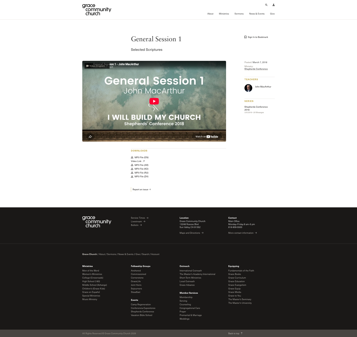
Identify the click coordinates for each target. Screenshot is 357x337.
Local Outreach (187, 281)
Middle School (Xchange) (94, 284)
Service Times (138, 217)
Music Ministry (89, 299)
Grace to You (234, 295)
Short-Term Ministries (190, 277)
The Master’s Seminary (239, 299)
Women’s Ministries (92, 274)
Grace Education (236, 281)
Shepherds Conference (256, 69)
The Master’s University (240, 302)
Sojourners (136, 288)
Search (145, 254)
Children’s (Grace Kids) (93, 288)
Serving (183, 300)
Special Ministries (91, 295)
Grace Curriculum (237, 277)
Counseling (185, 304)
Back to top (233, 333)
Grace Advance (187, 284)
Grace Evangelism (237, 284)
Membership (186, 297)
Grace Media (234, 291)
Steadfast (135, 291)
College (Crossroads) (92, 277)
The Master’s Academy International (197, 274)
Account (155, 254)
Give (138, 254)
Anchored (136, 270)
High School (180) (91, 281)
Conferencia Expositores (143, 308)
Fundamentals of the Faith (241, 270)
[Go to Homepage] (96, 9)
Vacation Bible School (141, 315)
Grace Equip (234, 288)
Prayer (183, 311)
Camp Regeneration (141, 304)
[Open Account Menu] (273, 4)
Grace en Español (91, 291)
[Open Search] (266, 4)
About (102, 254)
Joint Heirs (136, 284)
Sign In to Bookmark (258, 37)
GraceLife (136, 281)
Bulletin (134, 225)
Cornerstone (137, 277)
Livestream (136, 221)
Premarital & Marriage (191, 315)
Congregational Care (190, 308)
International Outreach (191, 270)
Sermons (111, 254)
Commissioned (138, 274)
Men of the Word (90, 270)
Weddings (185, 318)
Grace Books (234, 274)
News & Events (125, 254)
